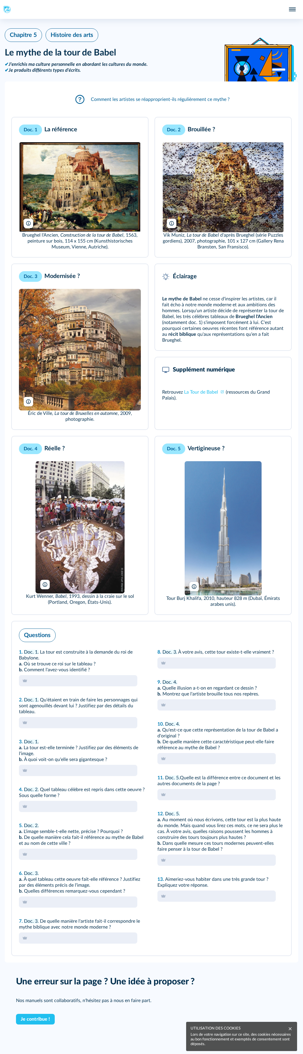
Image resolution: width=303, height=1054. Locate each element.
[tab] (262, 634)
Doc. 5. (172, 777)
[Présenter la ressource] (134, 130)
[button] (151, 99)
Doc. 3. (31, 873)
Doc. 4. (169, 682)
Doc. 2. (31, 789)
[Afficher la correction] (262, 634)
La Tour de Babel (201, 392)
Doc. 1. (31, 652)
